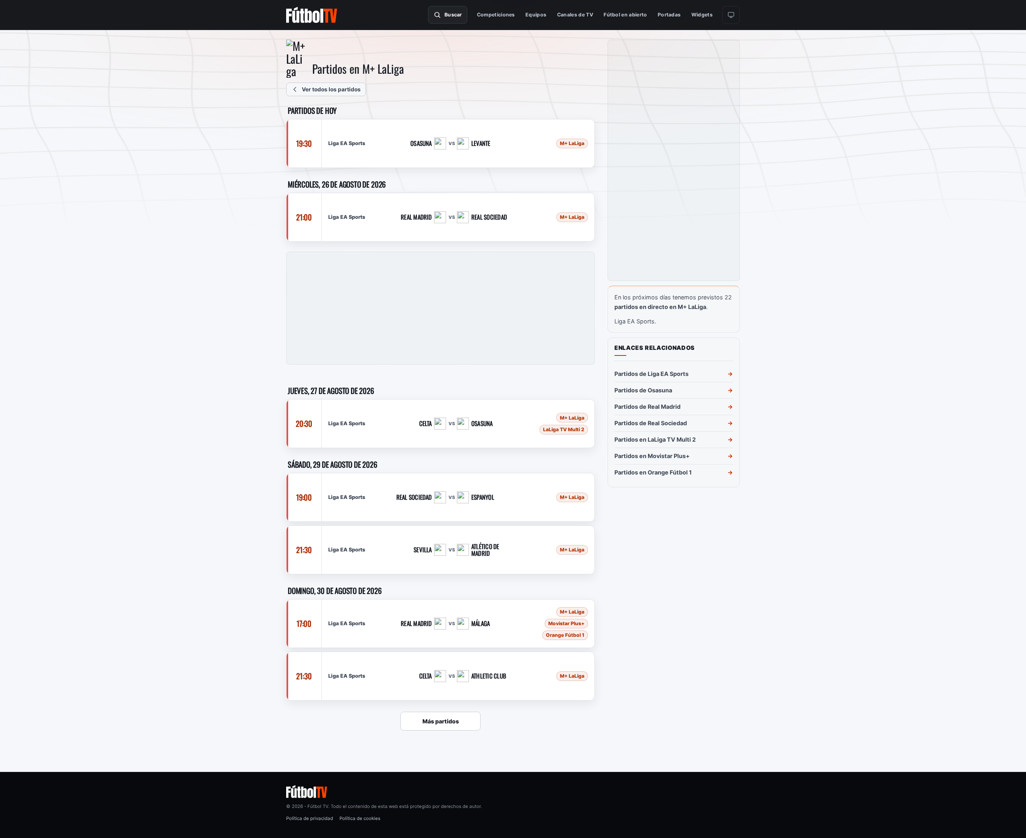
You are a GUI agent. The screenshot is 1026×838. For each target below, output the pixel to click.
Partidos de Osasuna (643, 390)
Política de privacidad (309, 818)
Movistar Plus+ (566, 623)
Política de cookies (359, 818)
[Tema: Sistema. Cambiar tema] (731, 15)
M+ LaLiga (572, 144)
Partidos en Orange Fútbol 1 (653, 472)
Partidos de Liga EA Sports (651, 373)
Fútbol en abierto (625, 15)
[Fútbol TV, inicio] (311, 14)
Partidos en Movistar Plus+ (652, 455)
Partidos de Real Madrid (647, 406)
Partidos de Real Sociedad (650, 423)
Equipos (535, 15)
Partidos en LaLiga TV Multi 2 (655, 439)
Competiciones (496, 15)
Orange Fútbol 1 (565, 635)
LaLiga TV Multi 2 (563, 429)
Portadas (669, 15)
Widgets (702, 15)
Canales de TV (575, 15)
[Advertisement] (440, 308)
